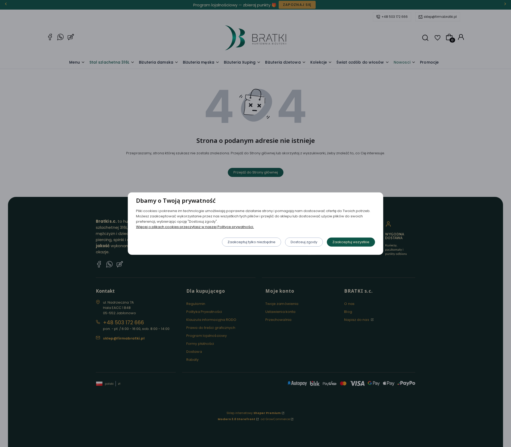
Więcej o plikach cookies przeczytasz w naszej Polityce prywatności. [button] (195, 226)
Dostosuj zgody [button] (304, 241)
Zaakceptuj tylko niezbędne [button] (251, 241)
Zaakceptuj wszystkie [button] (350, 241)
